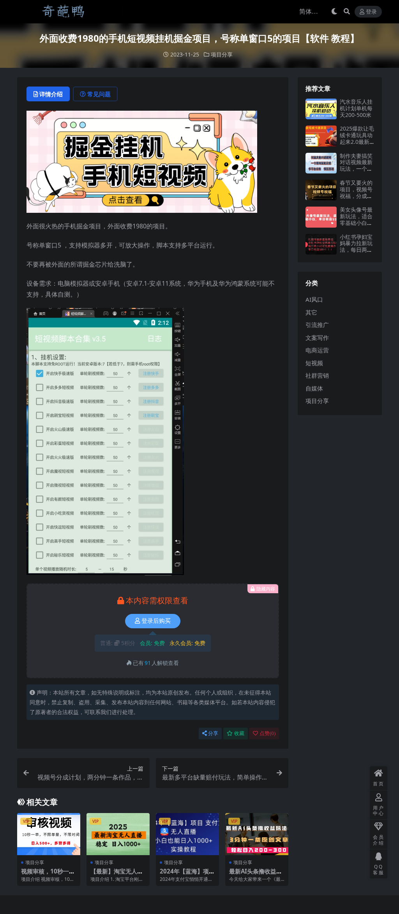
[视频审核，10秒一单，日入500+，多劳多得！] (48, 834)
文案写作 (317, 337)
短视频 (314, 363)
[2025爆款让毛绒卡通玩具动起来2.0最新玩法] (321, 136)
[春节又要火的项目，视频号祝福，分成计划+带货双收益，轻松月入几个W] (321, 190)
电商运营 (317, 350)
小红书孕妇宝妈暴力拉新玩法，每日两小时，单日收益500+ (356, 250)
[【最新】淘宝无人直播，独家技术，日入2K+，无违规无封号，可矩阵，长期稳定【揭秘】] (118, 834)
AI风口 (314, 299)
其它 (311, 312)
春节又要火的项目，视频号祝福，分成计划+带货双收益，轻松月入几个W (356, 199)
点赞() (267, 733)
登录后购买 (156, 621)
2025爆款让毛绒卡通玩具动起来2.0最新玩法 (357, 138)
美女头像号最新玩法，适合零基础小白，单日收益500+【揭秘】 (357, 222)
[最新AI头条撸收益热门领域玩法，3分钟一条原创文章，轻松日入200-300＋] (256, 834)
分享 (213, 733)
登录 (371, 12)
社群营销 (317, 375)
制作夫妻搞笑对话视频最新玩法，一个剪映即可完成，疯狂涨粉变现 (356, 169)
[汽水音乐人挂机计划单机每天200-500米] (321, 109)
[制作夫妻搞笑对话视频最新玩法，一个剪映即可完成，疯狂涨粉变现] (321, 163)
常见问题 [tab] (99, 94)
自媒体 (314, 388)
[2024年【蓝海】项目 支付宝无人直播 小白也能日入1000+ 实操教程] (187, 834)
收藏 (239, 733)
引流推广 (317, 325)
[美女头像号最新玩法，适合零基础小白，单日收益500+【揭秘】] (321, 217)
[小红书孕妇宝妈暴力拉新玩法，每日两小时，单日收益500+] (321, 244)
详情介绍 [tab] (51, 94)
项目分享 (222, 54)
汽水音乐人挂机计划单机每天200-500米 (356, 108)
